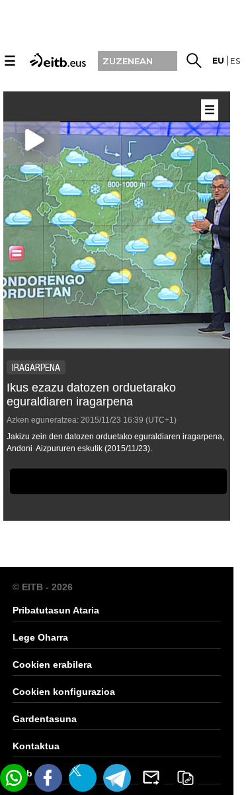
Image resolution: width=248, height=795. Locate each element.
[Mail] (151, 778)
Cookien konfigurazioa (64, 691)
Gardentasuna (45, 719)
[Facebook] (48, 778)
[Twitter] (83, 778)
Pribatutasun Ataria (56, 610)
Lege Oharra (40, 637)
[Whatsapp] (14, 778)
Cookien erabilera (52, 664)
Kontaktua (36, 746)
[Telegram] (117, 778)
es (235, 61)
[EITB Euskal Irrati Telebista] (56, 59)
